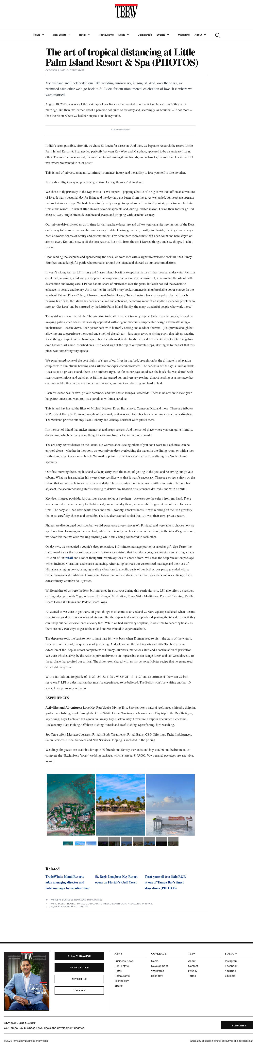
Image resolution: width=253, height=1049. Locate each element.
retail (69, 557)
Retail (82, 34)
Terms (192, 975)
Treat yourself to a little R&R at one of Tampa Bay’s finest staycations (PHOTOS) (165, 882)
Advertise (79, 979)
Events (161, 34)
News (36, 34)
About (198, 34)
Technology (121, 980)
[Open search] (217, 34)
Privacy (192, 970)
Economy (157, 975)
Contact (79, 990)
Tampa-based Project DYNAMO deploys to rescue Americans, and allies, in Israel (101, 903)
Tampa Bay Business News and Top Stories (75, 900)
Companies (145, 34)
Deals (121, 34)
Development (159, 965)
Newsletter (79, 967)
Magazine (184, 34)
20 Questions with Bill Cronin (68, 906)
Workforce (157, 970)
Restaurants (106, 34)
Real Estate (60, 34)
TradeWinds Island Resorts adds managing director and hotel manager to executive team (67, 882)
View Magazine (79, 956)
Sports (118, 985)
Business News (123, 960)
